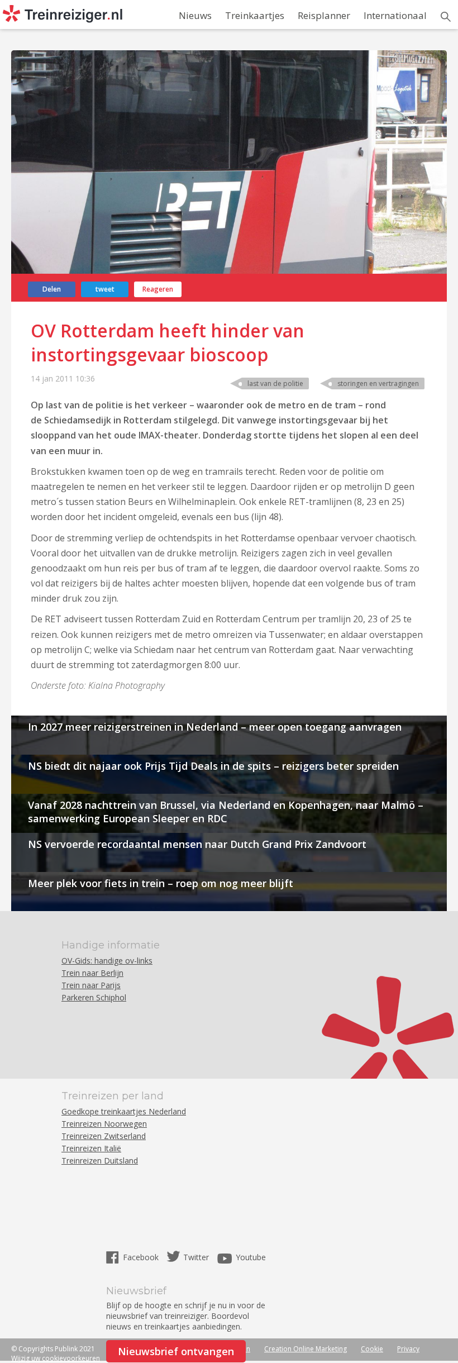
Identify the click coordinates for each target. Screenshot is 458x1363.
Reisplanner (324, 15)
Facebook (142, 1257)
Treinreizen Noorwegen (104, 1123)
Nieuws (195, 15)
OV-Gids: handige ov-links (106, 960)
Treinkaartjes (254, 15)
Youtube (251, 1257)
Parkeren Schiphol (93, 997)
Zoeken (445, 17)
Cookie (372, 1349)
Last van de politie (275, 383)
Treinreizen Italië (91, 1148)
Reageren (157, 289)
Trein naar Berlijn (92, 973)
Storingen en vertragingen (378, 383)
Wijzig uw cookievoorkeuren (55, 1358)
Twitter (196, 1257)
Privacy (408, 1349)
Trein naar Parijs (91, 985)
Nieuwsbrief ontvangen (176, 1351)
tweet (105, 289)
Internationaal (395, 15)
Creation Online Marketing (305, 1349)
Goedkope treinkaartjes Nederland (123, 1111)
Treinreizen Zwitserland (103, 1136)
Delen (51, 289)
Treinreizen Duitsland (99, 1160)
